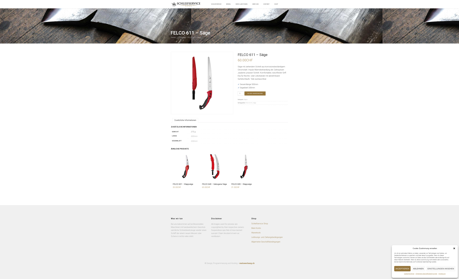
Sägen (246, 99)
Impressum (442, 274)
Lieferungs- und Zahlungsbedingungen (267, 237)
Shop (276, 4)
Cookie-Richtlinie (409, 274)
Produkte (181, 37)
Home (173, 37)
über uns (255, 4)
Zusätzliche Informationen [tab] (185, 120)
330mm (194, 141)
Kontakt (266, 4)
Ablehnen (418, 269)
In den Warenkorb (255, 93)
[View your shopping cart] (282, 5)
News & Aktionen (241, 4)
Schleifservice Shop (259, 223)
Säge (254, 103)
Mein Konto (256, 228)
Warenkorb (256, 233)
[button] (454, 248)
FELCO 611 (249, 103)
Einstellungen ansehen (441, 269)
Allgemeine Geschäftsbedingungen (426, 274)
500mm (194, 136)
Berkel (228, 4)
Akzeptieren (402, 269)
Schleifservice (216, 4)
